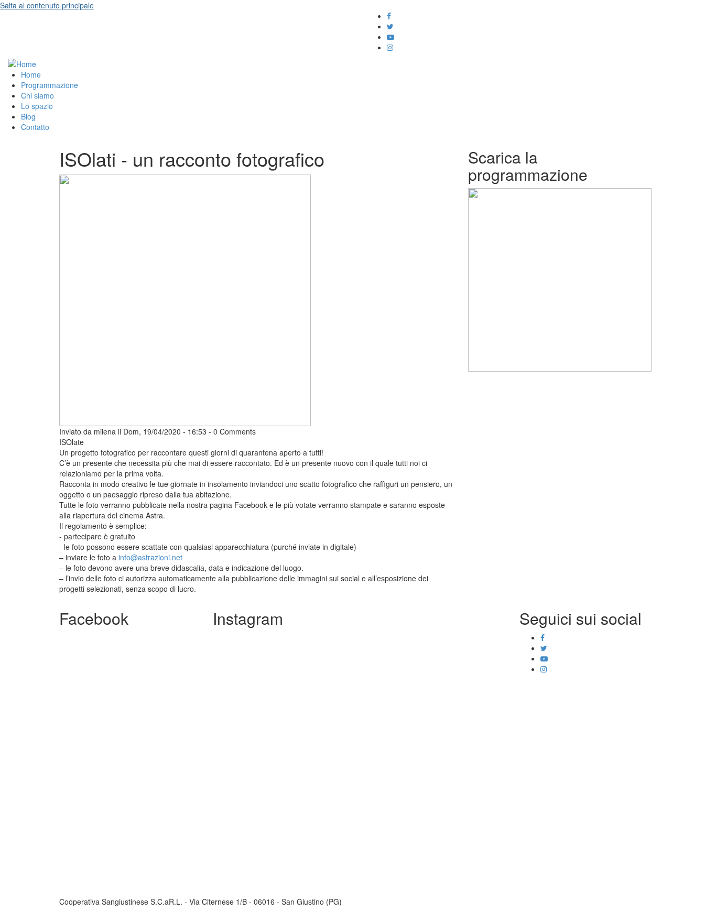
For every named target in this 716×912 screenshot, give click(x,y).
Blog (28, 116)
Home (31, 74)
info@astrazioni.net (150, 557)
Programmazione (49, 85)
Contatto (35, 127)
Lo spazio (37, 106)
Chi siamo (37, 95)
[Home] (22, 63)
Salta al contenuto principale (47, 5)
